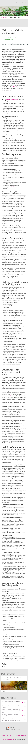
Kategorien (4, 43)
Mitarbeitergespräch (7, 44)
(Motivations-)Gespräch (12, 99)
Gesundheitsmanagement (19, 44)
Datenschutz (5, 735)
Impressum (17, 735)
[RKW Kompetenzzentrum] (14, 728)
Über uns (11, 735)
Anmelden (23, 735)
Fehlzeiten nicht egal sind (19, 87)
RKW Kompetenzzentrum (9, 739)
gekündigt (9, 396)
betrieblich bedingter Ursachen (15, 187)
